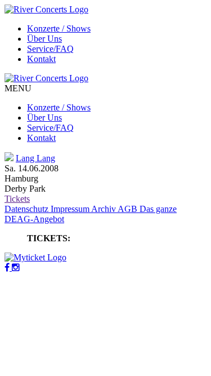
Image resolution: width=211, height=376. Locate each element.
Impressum (71, 209)
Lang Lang (35, 158)
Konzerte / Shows (59, 28)
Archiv (104, 209)
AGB (129, 209)
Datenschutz (28, 209)
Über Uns (44, 38)
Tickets (17, 199)
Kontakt (41, 59)
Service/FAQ (50, 49)
